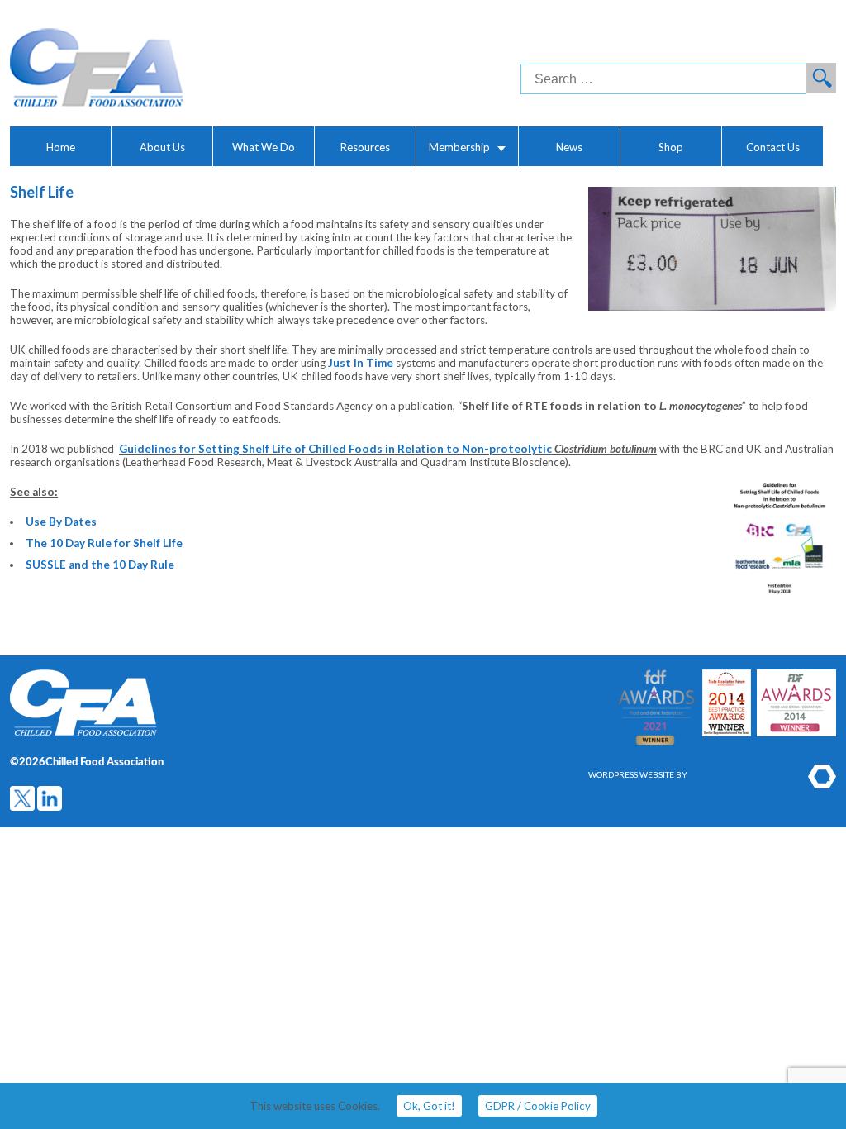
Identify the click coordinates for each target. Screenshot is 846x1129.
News (569, 147)
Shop (670, 147)
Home (60, 147)
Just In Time (360, 362)
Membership (459, 147)
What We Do (263, 147)
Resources (365, 147)
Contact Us (773, 147)
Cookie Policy (538, 1105)
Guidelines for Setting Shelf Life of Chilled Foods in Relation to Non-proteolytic (336, 448)
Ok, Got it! (429, 1105)
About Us (162, 147)
